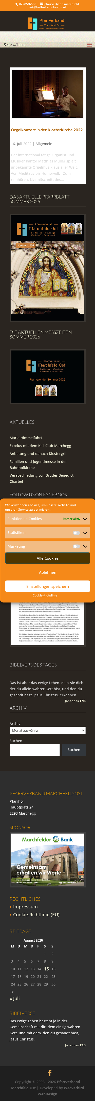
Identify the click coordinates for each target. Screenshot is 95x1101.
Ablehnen (47, 572)
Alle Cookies (48, 558)
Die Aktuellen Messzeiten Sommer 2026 (41, 334)
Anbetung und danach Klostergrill (38, 453)
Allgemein (43, 143)
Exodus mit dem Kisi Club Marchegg (40, 445)
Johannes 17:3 (75, 701)
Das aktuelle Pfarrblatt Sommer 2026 (40, 199)
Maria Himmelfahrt (26, 437)
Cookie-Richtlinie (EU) (36, 914)
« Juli (15, 998)
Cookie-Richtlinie (45, 595)
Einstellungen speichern (47, 586)
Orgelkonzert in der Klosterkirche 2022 (47, 129)
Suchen (16, 740)
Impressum (25, 907)
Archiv (15, 723)
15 (46, 969)
